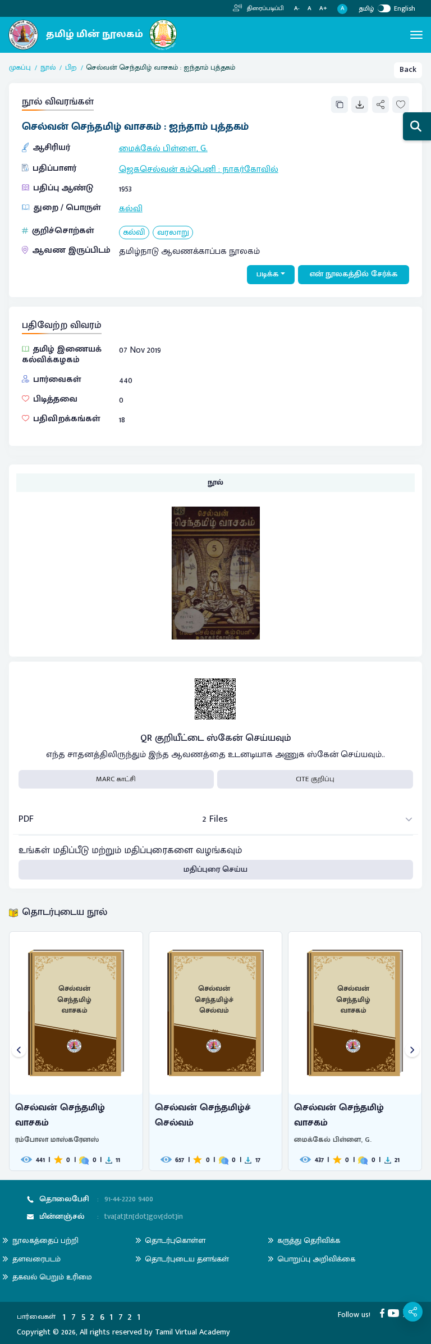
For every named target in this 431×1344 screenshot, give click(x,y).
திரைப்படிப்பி (264, 8)
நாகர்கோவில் (250, 169)
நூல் (48, 68)
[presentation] (19, 1051)
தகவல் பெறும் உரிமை (52, 1277)
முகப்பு (20, 68)
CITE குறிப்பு (315, 779)
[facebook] (384, 1313)
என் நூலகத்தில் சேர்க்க (354, 274)
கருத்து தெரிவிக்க (308, 1240)
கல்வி (131, 208)
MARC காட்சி (116, 779)
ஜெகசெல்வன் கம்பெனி (167, 169)
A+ (323, 8)
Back (408, 69)
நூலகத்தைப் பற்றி (45, 1240)
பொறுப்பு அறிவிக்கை (316, 1259)
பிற (71, 68)
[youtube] (395, 1313)
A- (297, 8)
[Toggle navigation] (416, 35)
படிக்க (267, 274)
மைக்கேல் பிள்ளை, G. (163, 148)
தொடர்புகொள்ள (175, 1240)
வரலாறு (173, 232)
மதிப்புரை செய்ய (215, 869)
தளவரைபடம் (36, 1259)
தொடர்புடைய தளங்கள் (187, 1259)
